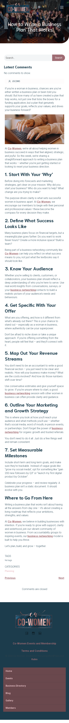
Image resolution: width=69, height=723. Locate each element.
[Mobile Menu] (61, 7)
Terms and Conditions (34, 650)
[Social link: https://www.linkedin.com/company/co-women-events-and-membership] (41, 633)
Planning (9, 571)
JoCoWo (16, 81)
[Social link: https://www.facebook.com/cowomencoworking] (28, 633)
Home (9, 671)
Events (9, 678)
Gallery (9, 700)
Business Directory (16, 685)
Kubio (34, 659)
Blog (8, 693)
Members (11, 708)
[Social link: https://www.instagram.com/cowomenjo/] (34, 633)
